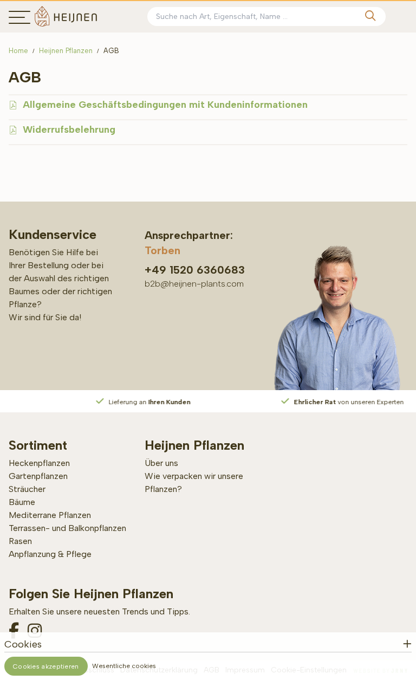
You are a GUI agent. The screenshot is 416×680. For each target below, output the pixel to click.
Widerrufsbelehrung (69, 129)
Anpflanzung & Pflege (50, 554)
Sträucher (27, 489)
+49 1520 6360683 (195, 269)
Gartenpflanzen (38, 476)
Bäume (22, 502)
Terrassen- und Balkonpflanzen (67, 528)
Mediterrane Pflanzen (50, 515)
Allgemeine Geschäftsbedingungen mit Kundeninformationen (165, 105)
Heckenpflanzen (39, 463)
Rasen (20, 541)
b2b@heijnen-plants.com (194, 284)
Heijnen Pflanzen (66, 51)
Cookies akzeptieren (46, 666)
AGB (111, 51)
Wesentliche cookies (124, 666)
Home (18, 51)
